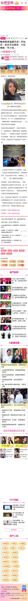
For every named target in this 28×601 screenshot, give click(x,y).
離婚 (8, 103)
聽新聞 (2, 38)
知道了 (24, 598)
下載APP (4, 261)
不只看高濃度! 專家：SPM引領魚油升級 (18, 515)
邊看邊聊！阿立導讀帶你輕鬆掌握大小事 (18, 507)
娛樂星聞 (2, 35)
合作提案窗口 (16, 589)
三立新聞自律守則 (6, 589)
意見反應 (4, 591)
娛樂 (7, 35)
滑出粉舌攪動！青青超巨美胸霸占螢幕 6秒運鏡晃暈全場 (10, 71)
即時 (18, 8)
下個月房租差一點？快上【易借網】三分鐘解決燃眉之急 (11, 236)
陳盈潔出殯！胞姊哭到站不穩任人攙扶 (13, 416)
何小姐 (22, 206)
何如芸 (5, 103)
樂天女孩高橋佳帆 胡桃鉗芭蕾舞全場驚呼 (13, 376)
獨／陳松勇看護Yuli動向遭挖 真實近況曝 (14, 385)
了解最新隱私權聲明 (15, 598)
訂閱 (11, 261)
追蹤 (3, 265)
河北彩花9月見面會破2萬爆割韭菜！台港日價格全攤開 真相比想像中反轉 (9, 450)
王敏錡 (23, 110)
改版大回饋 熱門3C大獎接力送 (10, 222)
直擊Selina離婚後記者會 (13, 210)
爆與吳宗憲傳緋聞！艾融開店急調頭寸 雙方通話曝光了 (9, 456)
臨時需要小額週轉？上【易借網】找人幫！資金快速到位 (11, 241)
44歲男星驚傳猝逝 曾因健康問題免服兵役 (13, 371)
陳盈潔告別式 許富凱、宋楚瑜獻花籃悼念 (13, 421)
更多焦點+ (14, 529)
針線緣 (3, 8)
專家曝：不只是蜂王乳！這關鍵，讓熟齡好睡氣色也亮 (10, 231)
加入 (20, 261)
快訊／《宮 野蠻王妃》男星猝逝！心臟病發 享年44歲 (21, 446)
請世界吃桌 (11, 8)
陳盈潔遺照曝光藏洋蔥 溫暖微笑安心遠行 (13, 425)
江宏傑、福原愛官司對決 (13, 213)
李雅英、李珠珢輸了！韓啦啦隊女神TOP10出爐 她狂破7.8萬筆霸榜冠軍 (24, 71)
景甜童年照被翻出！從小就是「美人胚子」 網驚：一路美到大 (6, 446)
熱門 (23, 8)
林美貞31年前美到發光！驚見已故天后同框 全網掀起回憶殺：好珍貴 (4, 71)
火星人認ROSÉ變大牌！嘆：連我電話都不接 (13, 219)
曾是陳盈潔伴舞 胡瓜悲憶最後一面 (13, 380)
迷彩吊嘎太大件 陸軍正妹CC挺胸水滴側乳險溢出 (17, 71)
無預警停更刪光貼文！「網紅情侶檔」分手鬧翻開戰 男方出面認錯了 (23, 450)
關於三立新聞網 (6, 587)
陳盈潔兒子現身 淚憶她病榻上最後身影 (13, 411)
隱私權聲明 (14, 587)
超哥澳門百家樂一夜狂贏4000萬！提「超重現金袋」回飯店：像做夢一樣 (23, 456)
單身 (21, 103)
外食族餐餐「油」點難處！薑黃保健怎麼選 (18, 522)
